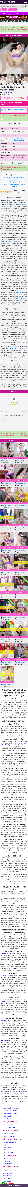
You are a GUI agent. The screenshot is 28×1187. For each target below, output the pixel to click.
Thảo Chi (7, 614)
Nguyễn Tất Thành (10, 1170)
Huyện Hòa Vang (7, 1173)
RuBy (20, 503)
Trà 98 (7, 682)
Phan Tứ (6, 1150)
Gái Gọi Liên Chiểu (10, 1130)
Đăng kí (4, 10)
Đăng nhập (14, 10)
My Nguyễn (7, 592)
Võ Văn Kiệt (8, 1164)
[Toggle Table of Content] (24, 175)
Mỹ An (6, 1145)
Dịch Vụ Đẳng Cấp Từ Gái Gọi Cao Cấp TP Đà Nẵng (14, 181)
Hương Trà (7, 458)
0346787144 (11, 98)
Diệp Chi (20, 547)
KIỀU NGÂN (21, 614)
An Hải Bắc (7, 1159)
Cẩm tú (21, 637)
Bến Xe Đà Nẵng (6, 460)
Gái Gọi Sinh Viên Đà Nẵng (10, 1111)
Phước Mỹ (7, 1161)
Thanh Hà (7, 570)
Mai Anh (20, 592)
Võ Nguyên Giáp (9, 1152)
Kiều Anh (21, 458)
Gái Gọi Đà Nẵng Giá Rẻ (10, 1113)
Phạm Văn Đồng (9, 1125)
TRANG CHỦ (6, 27)
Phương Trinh (7, 503)
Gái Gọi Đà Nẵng (7, 169)
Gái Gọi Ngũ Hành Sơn (12, 1139)
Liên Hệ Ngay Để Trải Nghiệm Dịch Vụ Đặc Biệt (14, 185)
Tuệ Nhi (7, 480)
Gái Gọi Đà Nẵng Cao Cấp (10, 1108)
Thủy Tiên (21, 525)
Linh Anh (7, 637)
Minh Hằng (21, 480)
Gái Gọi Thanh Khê (10, 1167)
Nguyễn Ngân (21, 659)
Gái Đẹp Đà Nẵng (7, 92)
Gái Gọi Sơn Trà (20, 572)
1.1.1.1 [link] (8, 109)
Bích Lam (7, 525)
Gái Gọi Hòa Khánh (10, 1136)
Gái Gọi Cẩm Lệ (7, 1119)
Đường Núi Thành (9, 1127)
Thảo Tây (7, 547)
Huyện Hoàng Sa (7, 1176)
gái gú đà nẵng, (21, 167)
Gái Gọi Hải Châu (10, 1122)
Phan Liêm (7, 1147)
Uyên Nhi (7, 659)
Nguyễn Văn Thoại (10, 1142)
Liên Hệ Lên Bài (7, 1178)
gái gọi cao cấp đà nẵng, (10, 167)
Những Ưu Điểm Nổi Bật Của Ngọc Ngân (14, 178)
